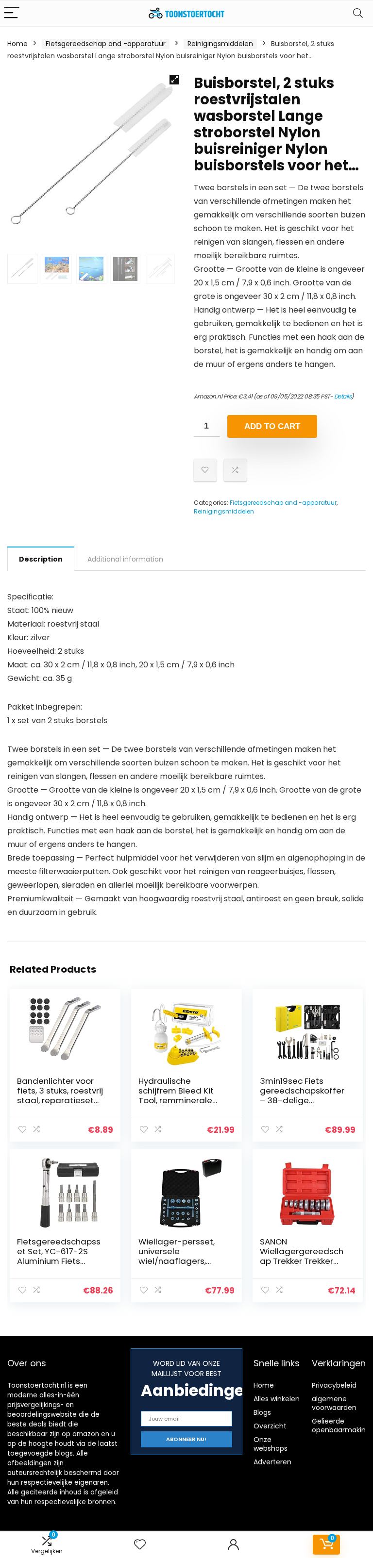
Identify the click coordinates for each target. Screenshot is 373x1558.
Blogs (262, 1412)
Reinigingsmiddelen (220, 44)
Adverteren (272, 1462)
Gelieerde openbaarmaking (341, 1425)
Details (343, 396)
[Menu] (11, 13)
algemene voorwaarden (334, 1403)
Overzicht (270, 1426)
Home (17, 44)
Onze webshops (271, 1444)
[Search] (358, 13)
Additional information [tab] (125, 559)
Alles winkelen (277, 1399)
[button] (174, 79)
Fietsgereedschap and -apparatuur (106, 44)
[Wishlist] (140, 1545)
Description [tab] (41, 559)
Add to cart (272, 426)
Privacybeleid (334, 1385)
